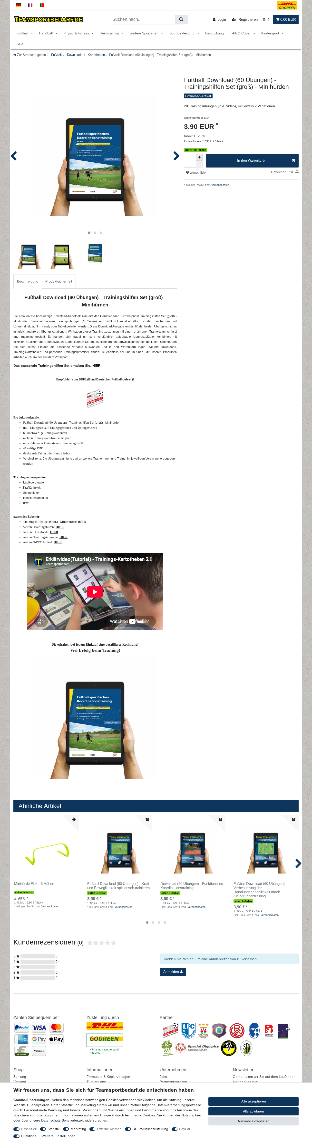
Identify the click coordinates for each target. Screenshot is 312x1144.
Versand (19, 1082)
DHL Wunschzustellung (150, 1129)
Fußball (23, 33)
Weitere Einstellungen (58, 1136)
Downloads (74, 55)
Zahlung (19, 1077)
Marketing (78, 1129)
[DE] (18, 5)
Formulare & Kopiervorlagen (108, 1077)
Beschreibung (27, 281)
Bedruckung (214, 33)
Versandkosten (220, 184)
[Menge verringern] (199, 164)
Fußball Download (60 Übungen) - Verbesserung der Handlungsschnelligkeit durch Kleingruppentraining (260, 890)
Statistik (53, 1129)
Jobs (163, 1077)
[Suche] (181, 19)
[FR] (30, 5)
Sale (20, 44)
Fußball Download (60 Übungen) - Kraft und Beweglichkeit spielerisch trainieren (118, 886)
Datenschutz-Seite (55, 1120)
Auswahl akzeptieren (254, 1121)
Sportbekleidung (182, 33)
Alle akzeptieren (253, 1101)
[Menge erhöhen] (199, 157)
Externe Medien (109, 1129)
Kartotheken (96, 55)
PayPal (184, 1129)
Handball (46, 33)
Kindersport (270, 33)
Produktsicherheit (58, 281)
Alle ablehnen (253, 1111)
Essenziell (29, 1129)
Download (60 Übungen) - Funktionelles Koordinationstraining (191, 886)
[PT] (42, 5)
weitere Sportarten (144, 33)
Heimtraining (110, 33)
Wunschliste (197, 172)
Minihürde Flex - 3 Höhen (34, 884)
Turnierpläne (96, 1082)
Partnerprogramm (173, 1082)
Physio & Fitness (76, 33)
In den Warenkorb (251, 160)
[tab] (27, 281)
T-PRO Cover (241, 33)
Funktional (29, 1136)
